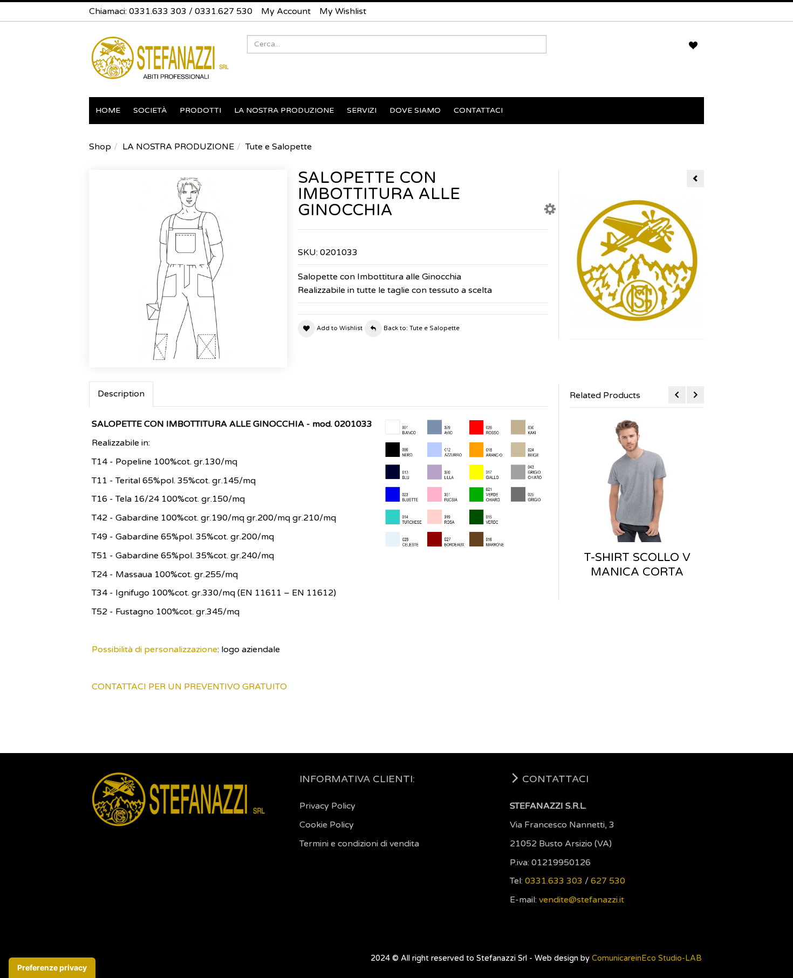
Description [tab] (121, 393)
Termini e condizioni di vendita (359, 843)
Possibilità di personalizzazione (154, 649)
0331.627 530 (223, 11)
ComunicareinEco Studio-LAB (647, 958)
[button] (550, 211)
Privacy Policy (327, 806)
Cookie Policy (326, 824)
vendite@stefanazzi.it (581, 899)
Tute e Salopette (278, 146)
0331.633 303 (158, 11)
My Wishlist (342, 11)
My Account (286, 11)
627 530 (608, 881)
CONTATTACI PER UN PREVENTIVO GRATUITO (189, 686)
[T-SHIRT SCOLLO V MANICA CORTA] (637, 480)
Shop (100, 146)
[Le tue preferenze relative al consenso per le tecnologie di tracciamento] (52, 968)
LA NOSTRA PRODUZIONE (178, 146)
